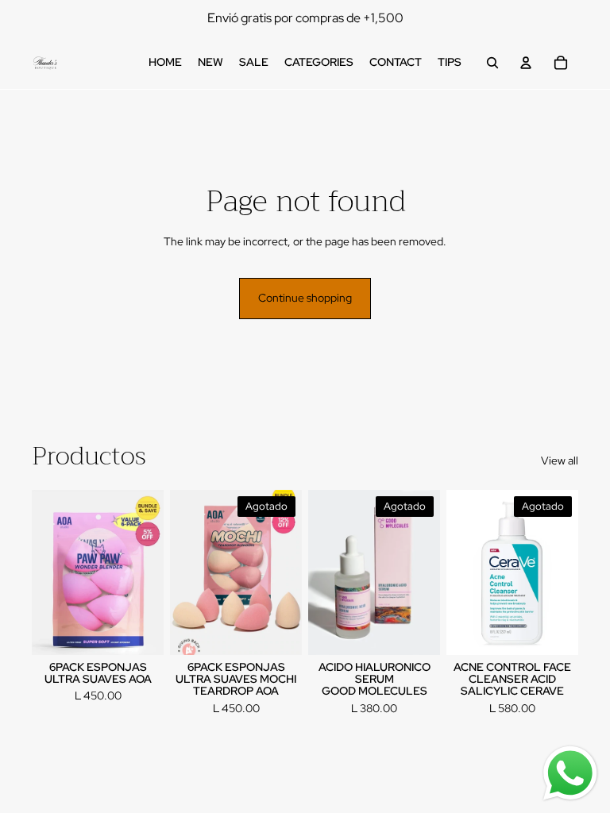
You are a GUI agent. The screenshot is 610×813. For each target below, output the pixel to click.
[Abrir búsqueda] (492, 62)
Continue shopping (305, 298)
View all (559, 460)
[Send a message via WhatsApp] (570, 773)
